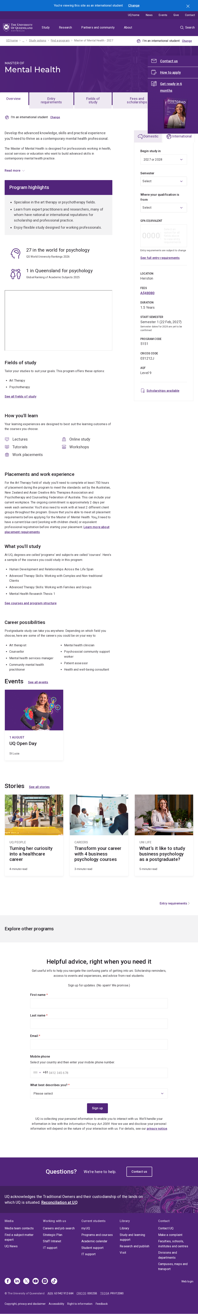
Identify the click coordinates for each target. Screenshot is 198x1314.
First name (45, 995)
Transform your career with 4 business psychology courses (99, 835)
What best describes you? (56, 1085)
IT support (50, 1248)
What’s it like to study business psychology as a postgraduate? (164, 835)
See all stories (39, 787)
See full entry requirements (160, 258)
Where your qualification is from (159, 197)
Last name (45, 1015)
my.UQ (85, 1228)
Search (188, 7)
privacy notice (157, 1128)
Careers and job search (59, 1228)
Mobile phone (40, 1056)
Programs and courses (97, 1235)
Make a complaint (170, 1235)
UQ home (134, 15)
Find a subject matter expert (19, 1237)
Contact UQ (166, 1228)
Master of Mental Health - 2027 (93, 40)
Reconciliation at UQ (59, 1202)
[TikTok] (54, 1281)
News (149, 15)
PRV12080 (117, 1293)
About (128, 27)
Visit (123, 1252)
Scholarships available (163, 391)
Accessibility (56, 1303)
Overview (13, 99)
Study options (37, 40)
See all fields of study (20, 396)
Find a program (60, 40)
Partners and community (98, 27)
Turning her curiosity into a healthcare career (34, 835)
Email (41, 1036)
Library (124, 1228)
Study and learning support (132, 1237)
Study (46, 27)
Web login (187, 1281)
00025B (92, 1293)
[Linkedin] (17, 1281)
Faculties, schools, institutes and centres (173, 1243)
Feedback (102, 1303)
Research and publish (134, 1246)
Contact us (139, 1171)
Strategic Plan (52, 1235)
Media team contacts (19, 1228)
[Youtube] (35, 1281)
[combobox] (163, 181)
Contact (190, 15)
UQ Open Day (34, 725)
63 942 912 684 (63, 1293)
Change (133, 5)
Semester (147, 173)
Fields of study (93, 100)
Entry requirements (51, 100)
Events (163, 15)
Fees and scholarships (137, 100)
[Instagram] (45, 1281)
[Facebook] (8, 1281)
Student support (92, 1248)
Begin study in (150, 151)
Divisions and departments (167, 1255)
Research (65, 27)
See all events (38, 682)
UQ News (11, 1246)
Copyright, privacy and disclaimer (25, 1303)
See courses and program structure (30, 603)
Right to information (79, 1303)
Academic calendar (94, 1241)
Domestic (151, 136)
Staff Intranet (52, 1241)
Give (176, 15)
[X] (26, 1281)
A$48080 (147, 293)
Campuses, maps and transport (173, 1266)
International (182, 136)
